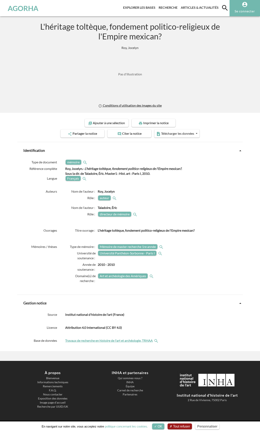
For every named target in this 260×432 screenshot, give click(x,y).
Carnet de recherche (130, 390)
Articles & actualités (200, 7)
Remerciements (53, 386)
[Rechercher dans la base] (156, 340)
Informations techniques (52, 382)
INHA (130, 382)
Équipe (130, 386)
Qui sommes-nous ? (130, 378)
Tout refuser (181, 426)
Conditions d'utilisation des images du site (131, 105)
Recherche (169, 7)
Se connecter (245, 11)
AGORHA (23, 8)
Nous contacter (53, 394)
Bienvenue (52, 378)
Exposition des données (52, 398)
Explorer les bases (140, 7)
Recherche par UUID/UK (52, 407)
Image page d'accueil (53, 403)
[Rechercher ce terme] (85, 162)
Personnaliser (207, 426)
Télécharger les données (177, 133)
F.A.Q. (52, 390)
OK (159, 426)
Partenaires (130, 394)
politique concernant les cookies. (126, 426)
